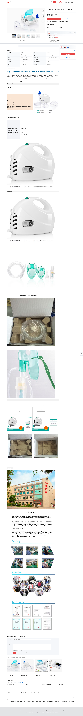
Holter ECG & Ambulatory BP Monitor (47, 684)
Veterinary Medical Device (11, 687)
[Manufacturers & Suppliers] (12, 2)
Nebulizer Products (10, 703)
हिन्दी (54, 710)
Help (59, 4)
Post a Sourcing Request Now (34, 652)
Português (25, 710)
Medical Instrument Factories (40, 701)
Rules (75, 4)
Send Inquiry (68, 54)
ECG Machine (26, 684)
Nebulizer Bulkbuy (18, 703)
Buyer (54, 4)
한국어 (49, 710)
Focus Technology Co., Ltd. (35, 712)
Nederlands (43, 710)
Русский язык (33, 710)
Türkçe (60, 710)
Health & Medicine (12, 6)
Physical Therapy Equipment (25, 6)
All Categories (10, 4)
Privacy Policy (56, 712)
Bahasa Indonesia (68, 710)
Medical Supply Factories (30, 701)
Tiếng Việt (63, 710)
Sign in (75, 2)
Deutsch (40, 710)
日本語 (52, 710)
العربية (46, 710)
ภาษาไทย (57, 710)
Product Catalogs (20, 682)
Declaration (51, 712)
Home (8, 6)
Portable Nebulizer (57, 701)
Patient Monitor (61, 684)
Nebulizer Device (64, 701)
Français (29, 710)
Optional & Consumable (27, 687)
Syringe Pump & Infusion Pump (28, 686)
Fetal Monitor (9, 686)
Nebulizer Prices (71, 701)
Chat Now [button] (68, 57)
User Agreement (47, 712)
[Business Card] (74, 50)
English (19, 710)
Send (14, 652)
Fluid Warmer (43, 686)
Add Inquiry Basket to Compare (26, 40)
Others (43, 687)
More (8, 705)
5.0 (64, 47)
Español (22, 710)
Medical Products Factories (21, 701)
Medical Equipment (17, 6)
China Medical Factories (11, 701)
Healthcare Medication (62, 686)
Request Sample (65, 21)
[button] (55, 48)
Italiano (37, 710)
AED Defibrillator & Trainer (11, 684)
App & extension (64, 4)
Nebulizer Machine (50, 701)
